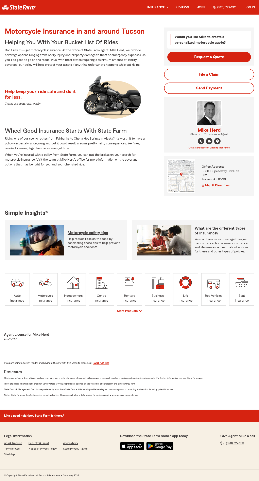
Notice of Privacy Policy (43, 448)
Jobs (201, 7)
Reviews (182, 7)
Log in (250, 7)
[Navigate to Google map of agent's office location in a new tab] (217, 141)
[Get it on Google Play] (159, 446)
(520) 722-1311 (227, 7)
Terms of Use (12, 448)
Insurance (156, 7)
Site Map (9, 454)
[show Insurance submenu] (166, 7)
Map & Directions (217, 185)
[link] (19, 7)
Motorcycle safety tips (88, 233)
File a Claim (209, 74)
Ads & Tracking (13, 443)
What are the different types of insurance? (220, 230)
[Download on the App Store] (132, 446)
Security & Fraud (39, 443)
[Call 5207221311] (201, 141)
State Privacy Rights (75, 448)
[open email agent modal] (209, 141)
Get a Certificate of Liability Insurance (209, 147)
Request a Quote (209, 57)
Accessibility (70, 443)
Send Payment (209, 88)
